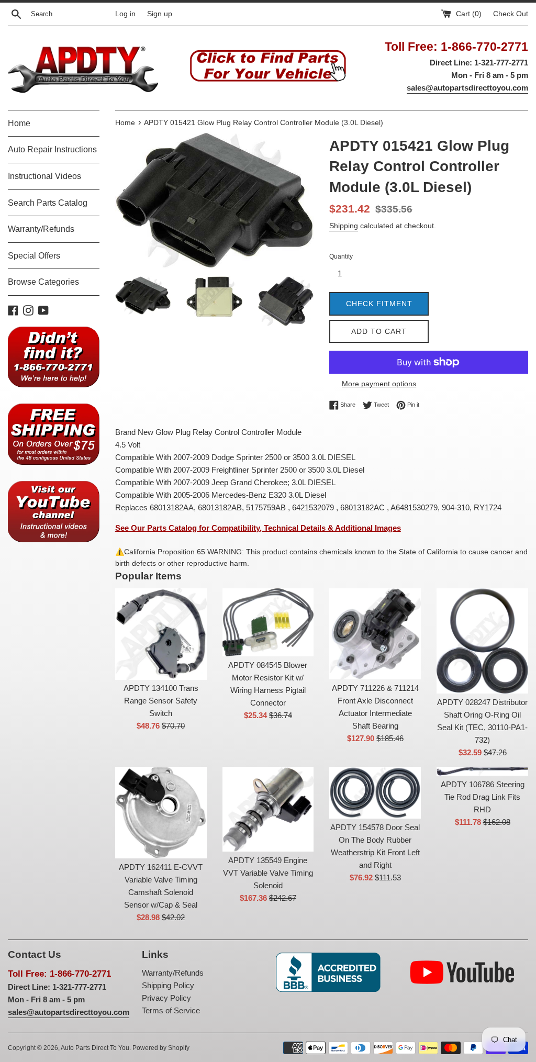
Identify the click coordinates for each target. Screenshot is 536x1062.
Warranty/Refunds (41, 229)
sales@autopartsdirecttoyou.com (467, 87)
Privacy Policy (166, 997)
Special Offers (34, 255)
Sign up (159, 14)
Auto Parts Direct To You (95, 1048)
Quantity (341, 256)
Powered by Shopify (160, 1048)
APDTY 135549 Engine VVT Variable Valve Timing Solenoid (268, 873)
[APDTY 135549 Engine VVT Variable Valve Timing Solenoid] (268, 809)
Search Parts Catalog (47, 202)
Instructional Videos (44, 176)
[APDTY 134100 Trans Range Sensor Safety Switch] (161, 634)
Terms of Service (171, 1010)
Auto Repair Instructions (52, 149)
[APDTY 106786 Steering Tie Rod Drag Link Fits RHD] (482, 771)
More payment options (379, 383)
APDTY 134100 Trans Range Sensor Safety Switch (161, 701)
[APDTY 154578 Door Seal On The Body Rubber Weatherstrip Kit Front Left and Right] (375, 792)
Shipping (343, 225)
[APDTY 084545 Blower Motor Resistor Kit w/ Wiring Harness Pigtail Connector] (268, 622)
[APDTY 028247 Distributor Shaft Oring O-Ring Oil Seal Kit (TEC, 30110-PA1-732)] (482, 641)
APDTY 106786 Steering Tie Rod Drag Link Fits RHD (482, 797)
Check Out (510, 14)
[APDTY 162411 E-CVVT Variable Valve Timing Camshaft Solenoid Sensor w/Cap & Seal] (161, 812)
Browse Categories (43, 281)
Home (19, 123)
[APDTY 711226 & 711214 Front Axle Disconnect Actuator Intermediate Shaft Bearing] (375, 634)
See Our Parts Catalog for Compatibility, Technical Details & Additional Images (258, 527)
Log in (125, 14)
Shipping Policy (168, 985)
